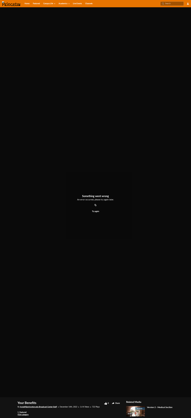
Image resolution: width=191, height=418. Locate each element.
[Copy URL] (95, 205)
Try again (95, 211)
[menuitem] (27, 4)
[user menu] (188, 4)
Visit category (23, 415)
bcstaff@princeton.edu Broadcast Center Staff (38, 407)
